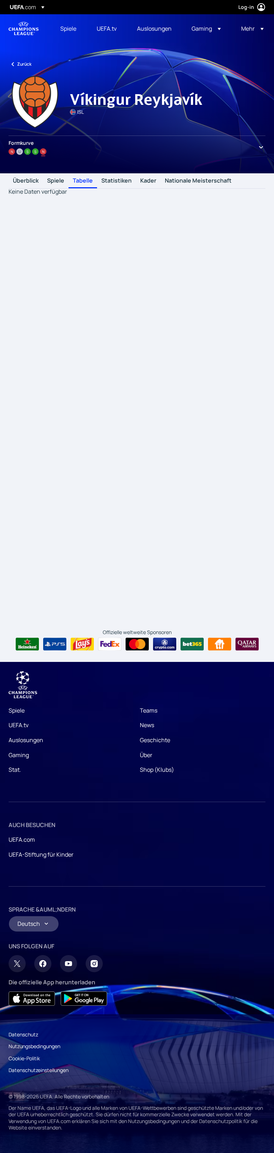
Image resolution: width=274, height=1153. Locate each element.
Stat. (15, 770)
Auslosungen (26, 740)
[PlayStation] (54, 644)
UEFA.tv (19, 725)
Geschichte (155, 740)
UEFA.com (22, 839)
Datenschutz (23, 1034)
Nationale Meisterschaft (198, 181)
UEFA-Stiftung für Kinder (41, 854)
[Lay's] (82, 644)
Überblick (26, 181)
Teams (148, 710)
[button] (206, 28)
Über (146, 755)
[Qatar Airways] (247, 644)
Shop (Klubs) (157, 770)
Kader (148, 181)
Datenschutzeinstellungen (38, 1070)
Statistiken (116, 181)
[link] (68, 28)
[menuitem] (69, 28)
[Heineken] (27, 644)
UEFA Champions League (24, 28)
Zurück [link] (24, 64)
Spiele (55, 181)
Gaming (19, 755)
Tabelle (83, 181)
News (147, 725)
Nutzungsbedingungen (34, 1046)
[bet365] (192, 644)
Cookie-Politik (24, 1058)
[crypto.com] (164, 644)
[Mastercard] (137, 644)
